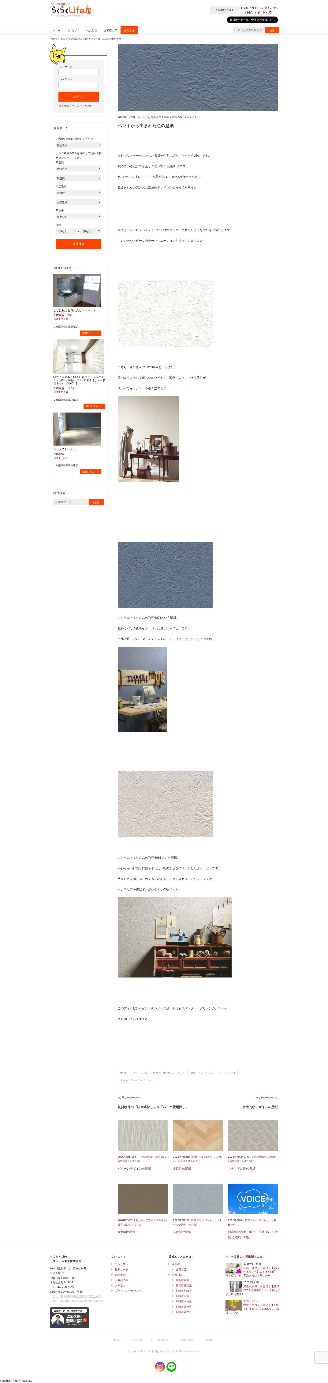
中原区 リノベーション (133, 1073)
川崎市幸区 (182, 1296)
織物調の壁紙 (127, 1232)
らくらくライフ (227, 1073)
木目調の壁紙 (182, 1168)
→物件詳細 (90, 332)
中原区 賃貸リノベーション (169, 1073)
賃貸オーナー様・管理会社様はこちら (252, 19)
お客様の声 (110, 30)
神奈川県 (177, 1274)
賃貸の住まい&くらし (184, 117)
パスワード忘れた (82, 105)
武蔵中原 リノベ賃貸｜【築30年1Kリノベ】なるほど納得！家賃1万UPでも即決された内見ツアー (252, 1271)
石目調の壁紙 (182, 1232)
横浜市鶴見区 (184, 1280)
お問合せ (129, 30)
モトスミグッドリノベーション (137, 1080)
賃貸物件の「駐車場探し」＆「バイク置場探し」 (153, 1107)
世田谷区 (181, 1269)
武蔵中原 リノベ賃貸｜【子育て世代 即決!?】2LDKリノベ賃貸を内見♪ (252, 1308)
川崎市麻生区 (184, 1312)
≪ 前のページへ (129, 1097)
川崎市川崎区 (184, 1290)
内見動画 (92, 30)
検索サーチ (121, 1269)
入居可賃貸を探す (224, 10)
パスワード (66, 79)
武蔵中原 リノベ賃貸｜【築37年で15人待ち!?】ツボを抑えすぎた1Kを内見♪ (253, 1290)
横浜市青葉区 (184, 1285)
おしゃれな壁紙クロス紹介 (153, 117)
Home (56, 30)
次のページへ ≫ (267, 1097)
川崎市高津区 (184, 1306)
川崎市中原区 (184, 1301)
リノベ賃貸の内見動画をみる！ (245, 1256)
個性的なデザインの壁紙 (260, 1107)
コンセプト (73, 30)
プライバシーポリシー (128, 1290)
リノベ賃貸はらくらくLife (159, 1351)
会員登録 (63, 105)
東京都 (176, 1264)
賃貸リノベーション (202, 1073)
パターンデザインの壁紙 (134, 1168)
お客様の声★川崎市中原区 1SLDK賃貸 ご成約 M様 (253, 1234)
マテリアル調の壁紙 (241, 1168)
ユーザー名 (66, 66)
